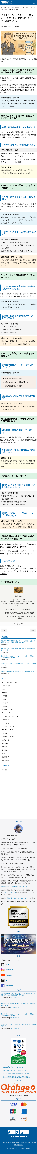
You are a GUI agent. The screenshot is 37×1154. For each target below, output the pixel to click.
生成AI (8, 7)
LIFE (3, 696)
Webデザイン (6, 709)
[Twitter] (15, 624)
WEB (3, 706)
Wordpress (5, 713)
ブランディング (7, 726)
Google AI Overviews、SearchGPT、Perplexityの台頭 (17, 671)
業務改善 (4, 757)
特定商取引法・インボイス (24, 1142)
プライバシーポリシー (8, 1142)
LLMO (4, 699)
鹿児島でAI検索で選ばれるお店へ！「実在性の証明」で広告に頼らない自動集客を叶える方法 (18, 641)
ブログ (4, 733)
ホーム (3, 7)
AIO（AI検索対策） (8, 682)
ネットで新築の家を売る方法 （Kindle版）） (16, 1077)
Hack (3, 692)
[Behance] (22, 624)
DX (3, 689)
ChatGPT (5, 686)
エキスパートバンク (10, 892)
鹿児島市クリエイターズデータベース (18, 898)
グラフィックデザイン (9, 716)
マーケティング (7, 736)
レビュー (4, 740)
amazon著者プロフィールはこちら (13, 1067)
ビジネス (4, 723)
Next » (33, 630)
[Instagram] (17, 624)
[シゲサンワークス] (18, 1133)
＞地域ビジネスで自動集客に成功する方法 (14, 886)
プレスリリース (7, 730)
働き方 (4, 743)
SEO (3, 702)
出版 (3, 747)
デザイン (4, 719)
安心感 (4, 750)
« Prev (3, 630)
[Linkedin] (19, 624)
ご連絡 (21, 1145)
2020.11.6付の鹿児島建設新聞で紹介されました (17, 1073)
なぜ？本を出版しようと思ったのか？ (14, 1070)
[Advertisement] (18, 793)
